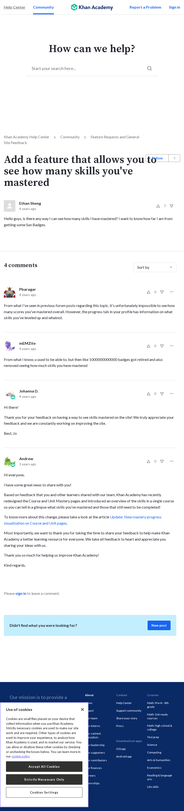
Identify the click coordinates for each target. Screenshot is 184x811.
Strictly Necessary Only (44, 779)
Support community (128, 710)
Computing (154, 752)
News (88, 703)
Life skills (153, 787)
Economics (154, 767)
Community (43, 7)
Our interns (92, 726)
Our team (91, 718)
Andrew (26, 458)
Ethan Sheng (30, 203)
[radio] (158, 206)
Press (120, 726)
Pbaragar (27, 289)
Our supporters (95, 752)
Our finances (93, 768)
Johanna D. (29, 391)
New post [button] (159, 625)
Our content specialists (93, 735)
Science (152, 745)
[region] (44, 754)
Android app (124, 756)
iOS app (121, 749)
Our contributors (96, 760)
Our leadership (94, 745)
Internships (92, 783)
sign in (20, 593)
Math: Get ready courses (157, 716)
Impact (89, 710)
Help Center (14, 7)
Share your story (126, 718)
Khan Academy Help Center (26, 136)
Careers (90, 775)
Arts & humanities (158, 760)
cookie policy (21, 756)
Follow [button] (157, 158)
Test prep (153, 737)
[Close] (82, 709)
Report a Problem (145, 7)
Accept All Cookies (44, 766)
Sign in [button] (174, 7)
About (89, 695)
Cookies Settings (44, 792)
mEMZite (27, 343)
